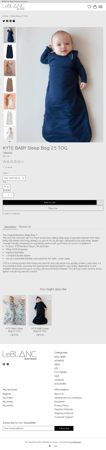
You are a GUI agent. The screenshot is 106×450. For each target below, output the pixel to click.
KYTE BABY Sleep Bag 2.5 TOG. (40, 329)
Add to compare (12, 213)
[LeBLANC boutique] (14, 7)
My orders (8, 397)
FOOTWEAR (60, 372)
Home (5, 16)
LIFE (56, 368)
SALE (56, 376)
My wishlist (8, 405)
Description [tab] (10, 226)
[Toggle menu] (100, 7)
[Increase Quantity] (11, 195)
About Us (59, 393)
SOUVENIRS (60, 383)
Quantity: (7, 190)
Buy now (53, 208)
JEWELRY (59, 380)
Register (7, 393)
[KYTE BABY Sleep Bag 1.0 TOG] (14, 310)
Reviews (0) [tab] (25, 226)
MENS (57, 364)
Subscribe (64, 428)
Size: (5, 182)
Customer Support (63, 417)
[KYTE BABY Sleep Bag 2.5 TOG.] (40, 310)
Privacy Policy (61, 405)
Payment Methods (63, 409)
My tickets (8, 401)
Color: (6, 173)
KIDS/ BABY (60, 356)
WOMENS (59, 360)
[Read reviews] (12, 161)
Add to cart (50, 202)
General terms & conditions (68, 397)
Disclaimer (59, 401)
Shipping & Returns (64, 413)
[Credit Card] (49, 446)
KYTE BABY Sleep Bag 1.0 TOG (14, 329)
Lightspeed (76, 442)
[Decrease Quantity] (5, 195)
